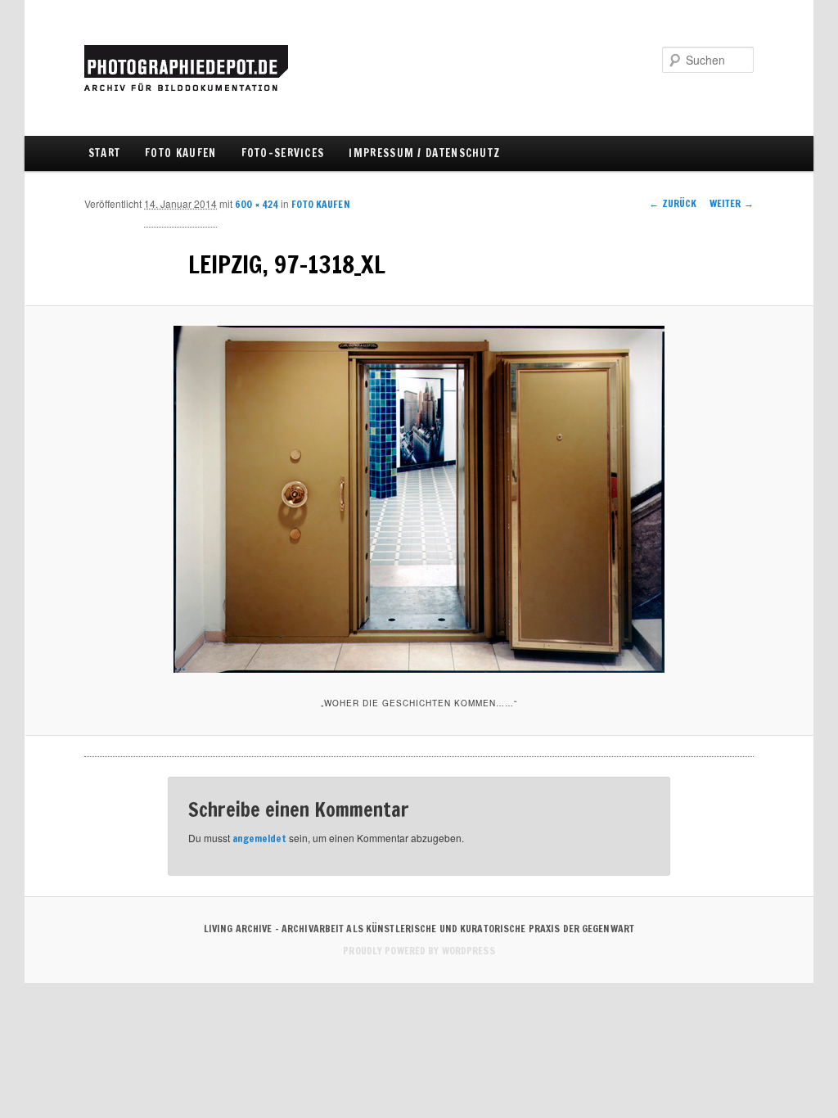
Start (104, 153)
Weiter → (732, 203)
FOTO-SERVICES (283, 153)
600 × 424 (256, 204)
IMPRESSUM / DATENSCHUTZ (424, 153)
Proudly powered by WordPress (418, 951)
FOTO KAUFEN (180, 153)
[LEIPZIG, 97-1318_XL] (419, 499)
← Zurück (672, 203)
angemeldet (259, 838)
